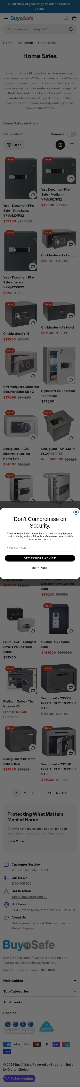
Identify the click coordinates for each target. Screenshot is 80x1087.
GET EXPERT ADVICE (40, 558)
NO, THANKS (40, 568)
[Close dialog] (76, 512)
